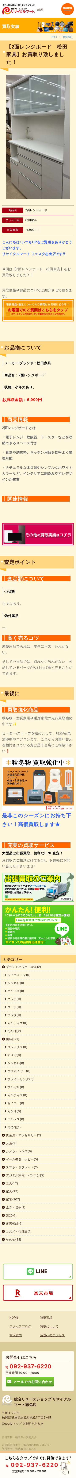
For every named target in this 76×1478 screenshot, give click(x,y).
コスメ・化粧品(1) (18, 1231)
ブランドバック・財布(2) (23, 967)
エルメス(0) (15, 991)
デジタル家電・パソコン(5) (25, 1175)
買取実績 (67, 36)
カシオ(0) (14, 1111)
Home (54, 36)
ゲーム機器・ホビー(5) (21, 1159)
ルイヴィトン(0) (19, 975)
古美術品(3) (14, 1223)
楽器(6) (11, 1215)
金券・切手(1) (15, 1207)
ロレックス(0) (17, 1047)
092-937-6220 (30, 1366)
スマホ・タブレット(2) (21, 1167)
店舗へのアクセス (52, 1335)
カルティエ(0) (17, 1023)
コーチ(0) (14, 1007)
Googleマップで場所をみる (21, 1423)
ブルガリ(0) (15, 1087)
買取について (49, 1326)
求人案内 (16, 1335)
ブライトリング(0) (20, 1079)
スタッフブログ (20, 1326)
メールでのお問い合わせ (31, 1381)
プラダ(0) (14, 1015)
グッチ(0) (14, 999)
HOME (14, 1317)
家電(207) (12, 1199)
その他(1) (14, 1127)
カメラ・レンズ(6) (18, 1151)
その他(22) (13, 1239)
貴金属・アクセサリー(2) (23, 1135)
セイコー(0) (15, 1103)
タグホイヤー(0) (19, 1071)
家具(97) (12, 1191)
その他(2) (14, 1031)
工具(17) (11, 1183)
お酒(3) (11, 1143)
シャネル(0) (15, 983)
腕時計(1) (12, 1039)
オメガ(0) (14, 1055)
